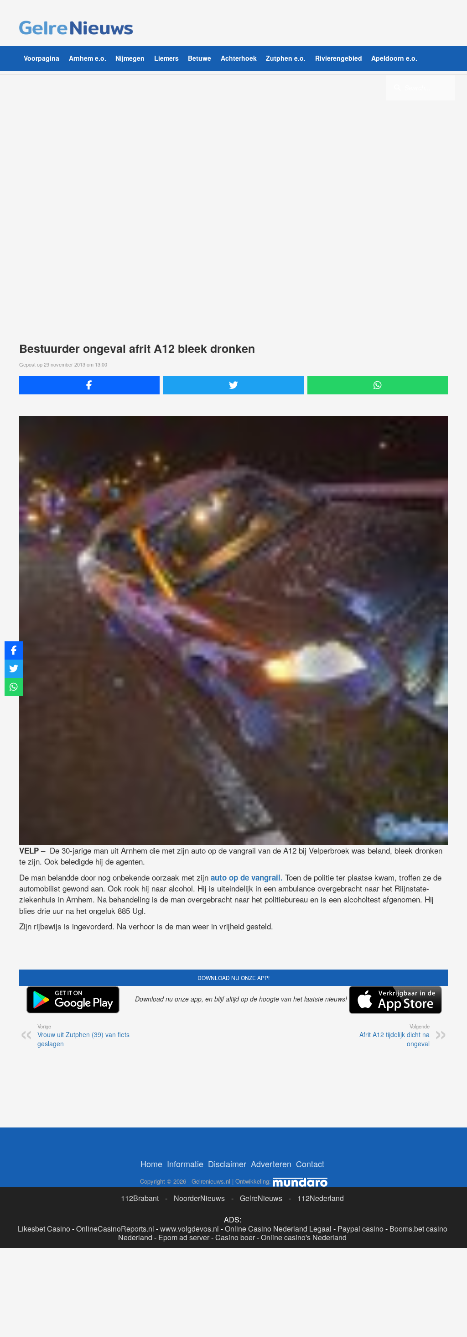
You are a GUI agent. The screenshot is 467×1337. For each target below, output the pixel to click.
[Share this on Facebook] (89, 385)
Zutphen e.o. (286, 58)
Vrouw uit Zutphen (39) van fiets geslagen (83, 1035)
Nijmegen (130, 58)
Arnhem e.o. (87, 58)
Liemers (166, 58)
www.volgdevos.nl (189, 1228)
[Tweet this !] (233, 385)
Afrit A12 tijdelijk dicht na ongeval (394, 1035)
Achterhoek (239, 58)
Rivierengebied (338, 58)
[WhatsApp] (377, 385)
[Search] (397, 87)
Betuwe (199, 58)
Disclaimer (227, 1163)
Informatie (185, 1163)
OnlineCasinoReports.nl (115, 1228)
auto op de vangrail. (245, 877)
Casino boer (235, 1237)
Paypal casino (360, 1228)
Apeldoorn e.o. (394, 58)
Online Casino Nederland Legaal (278, 1228)
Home (151, 1163)
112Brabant (140, 1198)
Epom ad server (183, 1237)
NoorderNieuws (199, 1198)
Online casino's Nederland (304, 1237)
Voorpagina (41, 58)
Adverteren (271, 1163)
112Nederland (320, 1198)
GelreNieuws (261, 1198)
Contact (310, 1163)
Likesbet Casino (44, 1228)
